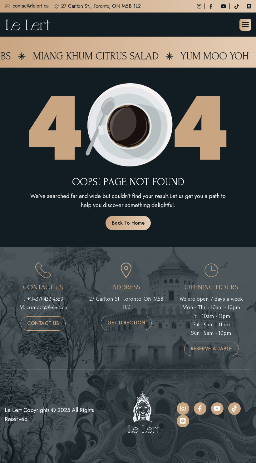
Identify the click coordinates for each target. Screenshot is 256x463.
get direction (126, 322)
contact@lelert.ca (30, 6)
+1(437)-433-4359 (45, 299)
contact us (43, 323)
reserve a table (211, 348)
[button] (245, 25)
